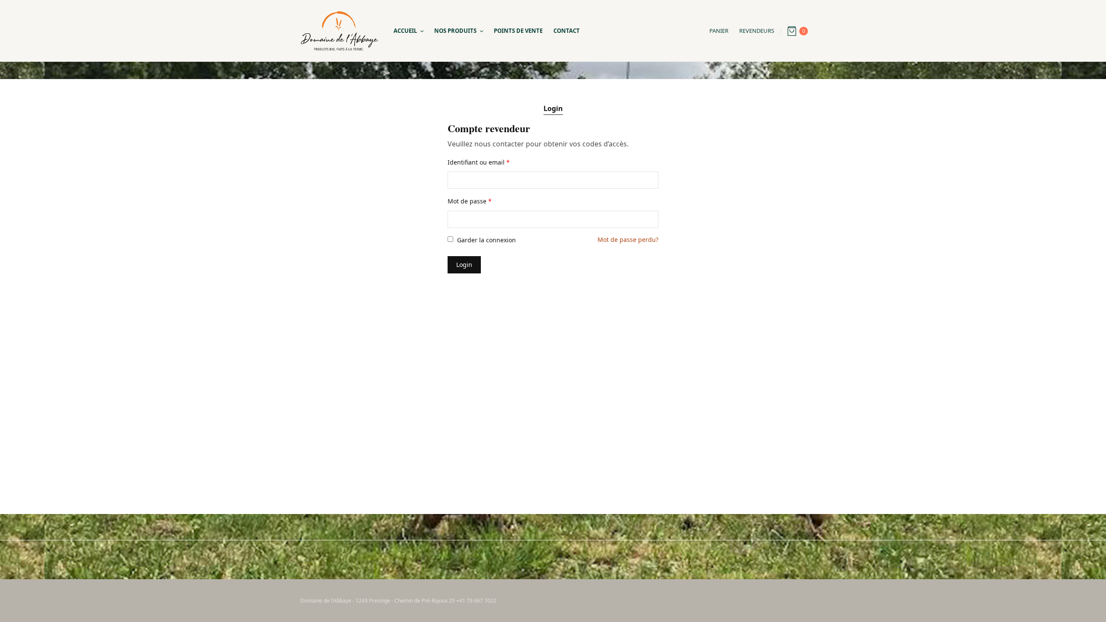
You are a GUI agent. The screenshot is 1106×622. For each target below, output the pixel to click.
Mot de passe (470, 201)
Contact (566, 31)
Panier (718, 31)
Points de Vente (518, 31)
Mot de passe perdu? (627, 239)
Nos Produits (455, 31)
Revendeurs (756, 31)
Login (553, 108)
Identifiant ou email (479, 162)
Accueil (405, 31)
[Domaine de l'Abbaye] (339, 31)
